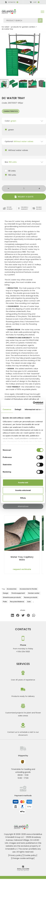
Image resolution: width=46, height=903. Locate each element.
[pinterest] (28, 616)
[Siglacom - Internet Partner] (23, 870)
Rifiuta (23, 498)
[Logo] (11, 11)
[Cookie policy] (30, 855)
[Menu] (42, 12)
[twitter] (23, 616)
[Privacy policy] (15, 855)
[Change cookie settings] (22, 858)
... (33, 601)
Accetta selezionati (23, 490)
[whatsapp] (33, 616)
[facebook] (17, 616)
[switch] (40, 457)
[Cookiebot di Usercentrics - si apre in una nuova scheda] (33, 403)
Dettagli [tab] (18, 409)
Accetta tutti (23, 483)
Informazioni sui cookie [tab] (34, 409)
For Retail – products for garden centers (18, 27)
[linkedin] (12, 616)
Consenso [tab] (7, 409)
